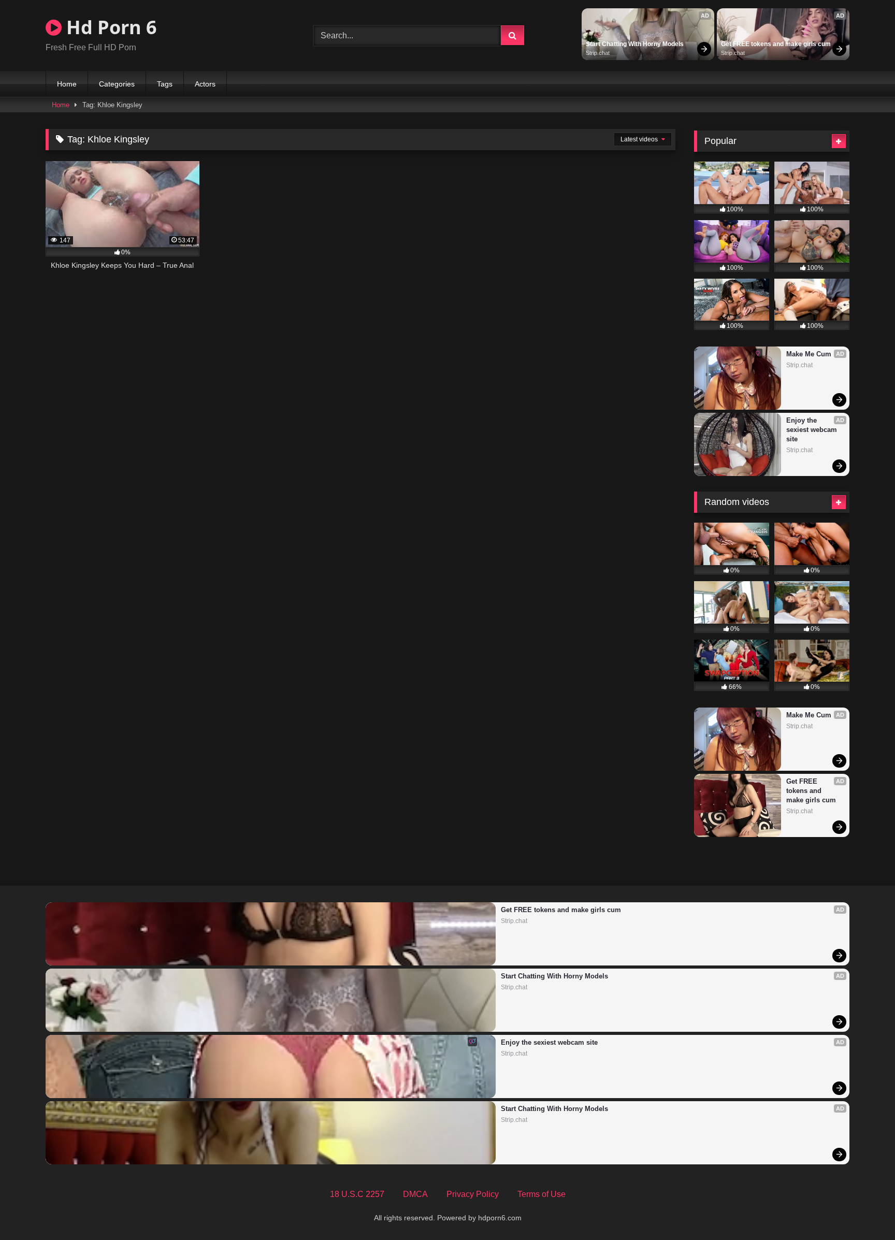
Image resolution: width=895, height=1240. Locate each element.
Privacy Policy (472, 1194)
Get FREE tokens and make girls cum (776, 44)
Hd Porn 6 (109, 27)
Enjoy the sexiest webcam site (812, 429)
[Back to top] (862, 1209)
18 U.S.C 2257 (357, 1194)
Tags (164, 84)
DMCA (415, 1194)
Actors (205, 84)
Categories (117, 84)
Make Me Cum (808, 354)
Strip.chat (598, 53)
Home (67, 84)
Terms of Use (541, 1194)
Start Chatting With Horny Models (635, 44)
